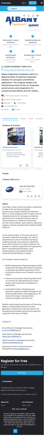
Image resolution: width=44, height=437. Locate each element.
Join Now (33, 3)
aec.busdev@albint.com (10, 106)
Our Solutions (27, 402)
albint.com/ (7, 103)
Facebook (17, 109)
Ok (15, 431)
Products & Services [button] (10, 118)
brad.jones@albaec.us (21, 349)
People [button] (23, 118)
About (3, 405)
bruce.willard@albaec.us (11, 330)
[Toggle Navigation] (42, 2)
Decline (21, 431)
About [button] (31, 118)
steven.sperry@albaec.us (11, 336)
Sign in (24, 3)
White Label (26, 405)
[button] (24, 16)
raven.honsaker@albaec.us (12, 342)
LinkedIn (6, 109)
